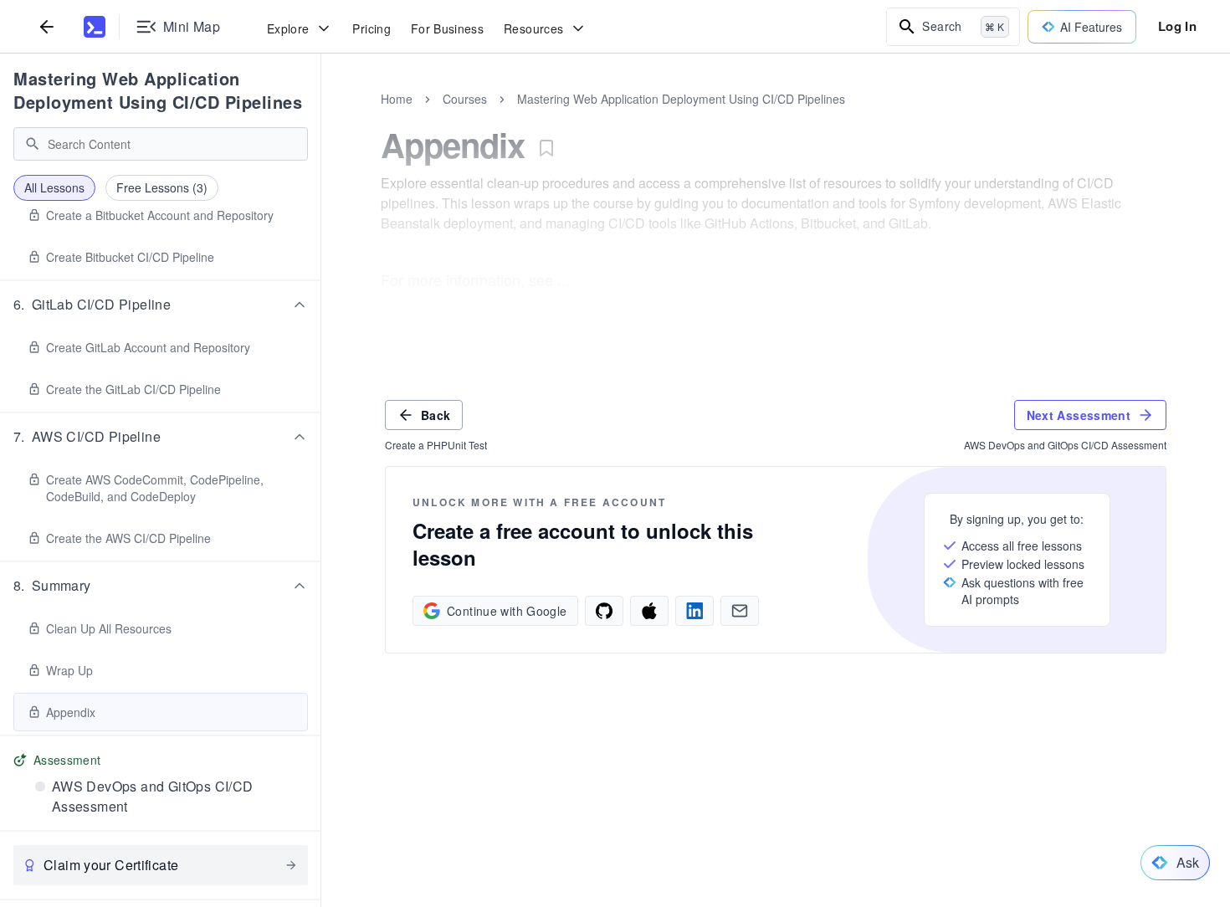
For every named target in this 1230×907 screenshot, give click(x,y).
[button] (160, 304)
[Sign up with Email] (739, 611)
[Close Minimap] (321, 117)
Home (397, 98)
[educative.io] (94, 27)
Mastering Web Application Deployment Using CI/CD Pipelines (157, 90)
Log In (1177, 26)
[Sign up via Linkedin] (694, 611)
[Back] (47, 26)
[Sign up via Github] (604, 611)
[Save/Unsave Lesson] (546, 148)
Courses (465, 98)
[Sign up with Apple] (649, 611)
